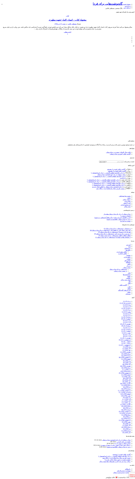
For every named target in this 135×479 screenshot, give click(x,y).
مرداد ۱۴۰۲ (126, 326)
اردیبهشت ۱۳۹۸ (125, 373)
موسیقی (128, 294)
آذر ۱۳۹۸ (127, 362)
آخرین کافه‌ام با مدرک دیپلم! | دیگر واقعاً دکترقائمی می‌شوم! (112, 217)
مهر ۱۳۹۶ (126, 402)
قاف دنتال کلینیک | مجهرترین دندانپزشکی (118, 152)
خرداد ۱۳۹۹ (126, 355)
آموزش (128, 245)
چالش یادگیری (122, 253)
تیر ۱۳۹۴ (127, 429)
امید (129, 246)
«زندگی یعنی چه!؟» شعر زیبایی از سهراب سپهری (116, 445)
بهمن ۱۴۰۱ (126, 333)
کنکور (129, 288)
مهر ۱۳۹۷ (127, 382)
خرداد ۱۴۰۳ (126, 317)
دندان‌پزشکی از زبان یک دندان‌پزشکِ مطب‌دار (117, 214)
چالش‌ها (128, 250)
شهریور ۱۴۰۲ (125, 324)
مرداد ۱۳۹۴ (126, 427)
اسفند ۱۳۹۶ (125, 394)
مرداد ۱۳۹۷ (126, 385)
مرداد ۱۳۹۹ (126, 354)
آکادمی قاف (123, 285)
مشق (129, 292)
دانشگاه (128, 262)
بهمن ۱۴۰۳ (126, 312)
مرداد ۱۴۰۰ (126, 343)
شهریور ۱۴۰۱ (125, 338)
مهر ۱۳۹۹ (127, 350)
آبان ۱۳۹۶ (126, 401)
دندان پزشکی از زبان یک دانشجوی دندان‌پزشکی (111, 174)
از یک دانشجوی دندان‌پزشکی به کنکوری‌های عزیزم (107, 187)
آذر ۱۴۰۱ (127, 336)
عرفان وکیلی (127, 199)
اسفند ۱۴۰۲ (126, 319)
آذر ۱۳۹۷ (127, 378)
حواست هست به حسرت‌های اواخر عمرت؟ (118, 460)
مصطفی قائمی (72, 24)
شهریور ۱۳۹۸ (125, 366)
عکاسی (128, 278)
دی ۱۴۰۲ (127, 320)
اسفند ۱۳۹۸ (126, 359)
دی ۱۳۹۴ (127, 423)
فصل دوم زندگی (126, 280)
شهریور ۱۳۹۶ (125, 404)
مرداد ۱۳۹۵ (126, 415)
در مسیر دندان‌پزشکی (120, 271)
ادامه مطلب (67, 32)
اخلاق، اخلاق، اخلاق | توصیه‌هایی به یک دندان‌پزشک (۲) (115, 235)
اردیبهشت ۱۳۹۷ (124, 390)
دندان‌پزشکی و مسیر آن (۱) (122, 443)
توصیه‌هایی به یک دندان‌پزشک (118, 269)
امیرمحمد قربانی (125, 205)
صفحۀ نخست (126, 4)
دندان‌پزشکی (127, 267)
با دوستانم (128, 248)
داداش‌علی (127, 260)
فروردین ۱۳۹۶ (125, 413)
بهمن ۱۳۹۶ (126, 395)
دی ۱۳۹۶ (127, 397)
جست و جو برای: (129, 161)
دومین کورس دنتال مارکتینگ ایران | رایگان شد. (110, 188)
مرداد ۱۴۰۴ (126, 308)
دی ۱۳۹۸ (127, 361)
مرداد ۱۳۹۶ (126, 406)
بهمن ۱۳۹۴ (126, 422)
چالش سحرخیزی (122, 252)
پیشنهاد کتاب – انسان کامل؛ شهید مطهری (67, 20)
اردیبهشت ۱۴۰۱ (125, 340)
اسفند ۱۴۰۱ (126, 331)
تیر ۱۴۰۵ (127, 301)
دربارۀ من (128, 6)
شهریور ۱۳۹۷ (125, 383)
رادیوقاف (128, 469)
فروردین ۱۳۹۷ (125, 392)
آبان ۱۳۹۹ (127, 348)
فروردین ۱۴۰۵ (125, 303)
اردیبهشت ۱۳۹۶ (125, 411)
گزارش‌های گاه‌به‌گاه (124, 290)
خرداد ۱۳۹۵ (126, 418)
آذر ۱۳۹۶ (126, 399)
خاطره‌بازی (127, 257)
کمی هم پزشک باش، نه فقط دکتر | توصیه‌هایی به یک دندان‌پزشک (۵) (110, 230)
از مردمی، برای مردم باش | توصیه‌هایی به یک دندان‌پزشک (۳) (112, 234)
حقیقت (128, 255)
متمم (129, 198)
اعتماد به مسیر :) (125, 216)
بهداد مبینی (127, 201)
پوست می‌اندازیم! (125, 221)
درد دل (128, 266)
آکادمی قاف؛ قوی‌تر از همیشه (116, 169)
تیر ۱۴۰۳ (127, 315)
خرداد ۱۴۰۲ (126, 329)
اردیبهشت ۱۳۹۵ (125, 420)
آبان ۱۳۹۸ (127, 364)
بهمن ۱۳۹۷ (126, 376)
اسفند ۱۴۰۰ (126, 341)
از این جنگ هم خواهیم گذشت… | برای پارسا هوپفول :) (107, 173)
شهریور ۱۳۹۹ (125, 352)
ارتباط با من (127, 8)
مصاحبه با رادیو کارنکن (124, 471)
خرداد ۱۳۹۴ (126, 430)
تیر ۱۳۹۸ (126, 369)
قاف (129, 283)
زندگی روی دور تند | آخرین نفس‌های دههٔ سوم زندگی (115, 461)
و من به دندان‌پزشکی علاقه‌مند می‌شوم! (119, 219)
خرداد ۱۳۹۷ (126, 388)
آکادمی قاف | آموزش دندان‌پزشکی (120, 154)
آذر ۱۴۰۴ (127, 306)
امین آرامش (127, 203)
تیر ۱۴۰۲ (127, 327)
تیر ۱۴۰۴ (127, 310)
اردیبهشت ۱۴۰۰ (125, 345)
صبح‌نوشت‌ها (127, 274)
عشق (129, 276)
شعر (129, 273)
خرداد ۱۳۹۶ (126, 409)
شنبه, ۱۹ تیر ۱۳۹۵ (59, 24)
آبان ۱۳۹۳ (127, 432)
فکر (129, 281)
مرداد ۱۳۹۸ (126, 368)
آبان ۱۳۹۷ (127, 380)
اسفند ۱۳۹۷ (126, 375)
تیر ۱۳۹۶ (127, 408)
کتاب (67, 16)
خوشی (129, 259)
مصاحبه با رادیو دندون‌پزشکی (122, 472)
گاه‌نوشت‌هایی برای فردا (107, 3)
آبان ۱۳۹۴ (127, 425)
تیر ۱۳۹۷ (127, 387)
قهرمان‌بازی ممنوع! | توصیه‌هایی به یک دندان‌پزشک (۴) (114, 232)
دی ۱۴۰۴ (127, 305)
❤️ (116, 477)
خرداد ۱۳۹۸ (126, 371)
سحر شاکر (127, 206)
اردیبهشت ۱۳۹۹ (125, 357)
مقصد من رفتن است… (123, 441)
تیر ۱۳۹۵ (127, 416)
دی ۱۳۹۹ (127, 347)
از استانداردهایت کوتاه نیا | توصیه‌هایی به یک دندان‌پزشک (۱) (113, 237)
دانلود (129, 264)
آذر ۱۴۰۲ (127, 322)
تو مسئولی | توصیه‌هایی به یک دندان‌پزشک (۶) (117, 228)
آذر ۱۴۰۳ (127, 313)
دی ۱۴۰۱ (127, 334)
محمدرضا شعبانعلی (125, 196)
